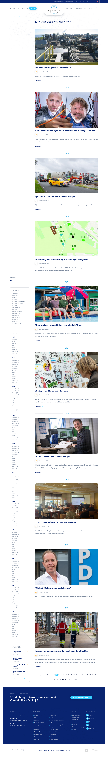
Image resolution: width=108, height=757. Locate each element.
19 (87, 675)
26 (45, 677)
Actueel (33, 8)
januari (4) (14, 468)
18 (84, 675)
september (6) (15, 567)
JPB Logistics (16, 307)
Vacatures (69, 8)
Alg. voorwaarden (60, 750)
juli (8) (13, 569)
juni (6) (13, 401)
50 (69, 679)
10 (63, 675)
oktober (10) (15, 393)
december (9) (15, 475)
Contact (91, 8)
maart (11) (14, 349)
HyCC (14, 305)
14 (74, 675)
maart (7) (14, 435)
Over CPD (25, 8)
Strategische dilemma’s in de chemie (52, 391)
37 (76, 677)
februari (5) (15, 409)
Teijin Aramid (16, 323)
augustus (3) (15, 368)
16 (79, 675)
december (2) (15, 614)
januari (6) (14, 382)
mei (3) (13, 628)
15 (76, 675)
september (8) (15, 594)
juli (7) (13, 427)
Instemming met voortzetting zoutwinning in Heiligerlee (61, 260)
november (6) (15, 448)
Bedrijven (16, 8)
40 (85, 677)
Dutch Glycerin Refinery (19, 301)
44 (96, 677)
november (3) (15, 477)
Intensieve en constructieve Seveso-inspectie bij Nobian (61, 651)
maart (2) (14, 632)
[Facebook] (80, 1)
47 (60, 679)
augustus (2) (15, 540)
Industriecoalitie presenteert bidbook (53, 68)
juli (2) (13, 513)
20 (90, 675)
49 (66, 679)
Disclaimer (46, 750)
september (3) (15, 481)
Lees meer (38, 80)
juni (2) (13, 544)
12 (68, 675)
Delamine (15, 299)
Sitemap (68, 750)
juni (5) (13, 571)
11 (66, 675)
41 (88, 677)
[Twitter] (76, 1)
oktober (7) (15, 364)
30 (56, 677)
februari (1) (14, 524)
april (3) (14, 405)
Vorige (39, 675)
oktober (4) (15, 479)
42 (90, 677)
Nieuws (74, 722)
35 (70, 677)
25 (42, 677)
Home (10, 8)
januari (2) (14, 608)
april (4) (14, 347)
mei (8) (13, 345)
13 (71, 675)
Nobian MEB (16, 313)
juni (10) (14, 343)
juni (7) (13, 515)
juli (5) (13, 399)
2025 (13, 357)
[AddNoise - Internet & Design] (94, 751)
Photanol (15, 319)
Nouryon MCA (16, 317)
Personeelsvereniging (58, 1)
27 (47, 677)
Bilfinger (15, 295)
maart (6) (14, 378)
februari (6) (15, 579)
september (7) (15, 366)
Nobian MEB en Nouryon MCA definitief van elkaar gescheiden (65, 131)
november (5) (15, 391)
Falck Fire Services (17, 303)
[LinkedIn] (87, 1)
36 (73, 677)
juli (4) (13, 485)
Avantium (15, 293)
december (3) (15, 417)
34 (67, 677)
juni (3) (13, 598)
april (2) (14, 491)
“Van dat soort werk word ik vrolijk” (52, 457)
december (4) (15, 446)
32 (62, 677)
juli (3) (13, 341)
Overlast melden (69, 1)
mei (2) (13, 517)
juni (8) (13, 372)
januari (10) (15, 581)
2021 (13, 472)
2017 (13, 585)
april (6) (14, 520)
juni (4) (13, 458)
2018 (13, 558)
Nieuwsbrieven (14, 281)
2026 (13, 337)
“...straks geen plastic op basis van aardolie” (56, 522)
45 (54, 679)
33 (65, 677)
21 (92, 675)
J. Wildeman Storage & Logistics (57, 726)
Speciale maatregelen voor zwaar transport (56, 197)
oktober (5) (15, 421)
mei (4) (13, 460)
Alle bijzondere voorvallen (19, 678)
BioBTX (14, 297)
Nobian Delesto (17, 311)
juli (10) (14, 370)
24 (39, 677)
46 (57, 679)
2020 (13, 501)
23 (36, 677)
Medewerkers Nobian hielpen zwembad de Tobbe (58, 325)
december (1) (15, 561)
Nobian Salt (16, 315)
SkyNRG (15, 321)
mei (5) (13, 489)
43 (93, 677)
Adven (36, 715)
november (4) (15, 505)
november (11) (15, 362)
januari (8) (14, 411)
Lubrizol (15, 309)
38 (79, 677)
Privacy (52, 750)
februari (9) (15, 351)
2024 (13, 386)
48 (63, 679)
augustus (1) (15, 397)
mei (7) (13, 374)
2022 (13, 444)
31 (59, 677)
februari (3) (15, 606)
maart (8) (14, 464)
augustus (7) (15, 339)
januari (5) (14, 353)
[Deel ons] (90, 1)
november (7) (15, 419)
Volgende (76, 679)
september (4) (15, 452)
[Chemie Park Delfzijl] (54, 8)
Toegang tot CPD (80, 8)
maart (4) (14, 521)
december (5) (15, 360)
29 (53, 677)
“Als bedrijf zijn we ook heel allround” (53, 588)
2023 (13, 415)
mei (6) (13, 403)
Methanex (53, 734)
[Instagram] (83, 1)
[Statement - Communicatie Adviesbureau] (86, 750)
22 (95, 675)
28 (50, 677)
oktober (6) (15, 450)
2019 (13, 530)
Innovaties (75, 719)
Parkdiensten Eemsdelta (40, 736)
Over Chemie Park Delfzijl (76, 716)
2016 (13, 612)
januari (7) (14, 497)
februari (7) (15, 380)
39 (82, 677)
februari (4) (15, 466)
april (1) (14, 630)
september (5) (15, 395)
